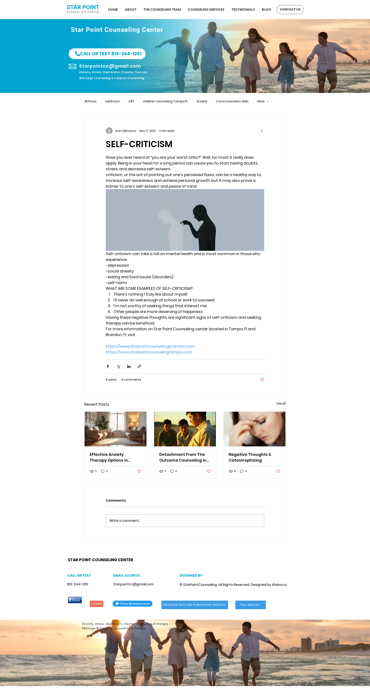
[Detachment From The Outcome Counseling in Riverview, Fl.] (185, 429)
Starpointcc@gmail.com (133, 584)
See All (281, 403)
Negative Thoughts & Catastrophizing (250, 457)
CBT (131, 101)
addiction (112, 101)
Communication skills (232, 101)
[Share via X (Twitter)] (118, 366)
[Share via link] (139, 366)
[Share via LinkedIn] (129, 366)
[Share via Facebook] (108, 366)
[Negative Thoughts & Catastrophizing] (254, 429)
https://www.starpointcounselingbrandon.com (124, 554)
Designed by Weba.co (269, 584)
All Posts (90, 101)
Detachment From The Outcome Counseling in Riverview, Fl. (182, 457)
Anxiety (202, 101)
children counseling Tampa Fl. (165, 101)
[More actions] (261, 130)
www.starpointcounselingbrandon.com (97, 554)
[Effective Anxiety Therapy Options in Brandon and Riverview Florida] (115, 429)
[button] (107, 53)
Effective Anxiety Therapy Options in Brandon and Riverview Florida (113, 457)
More (261, 101)
